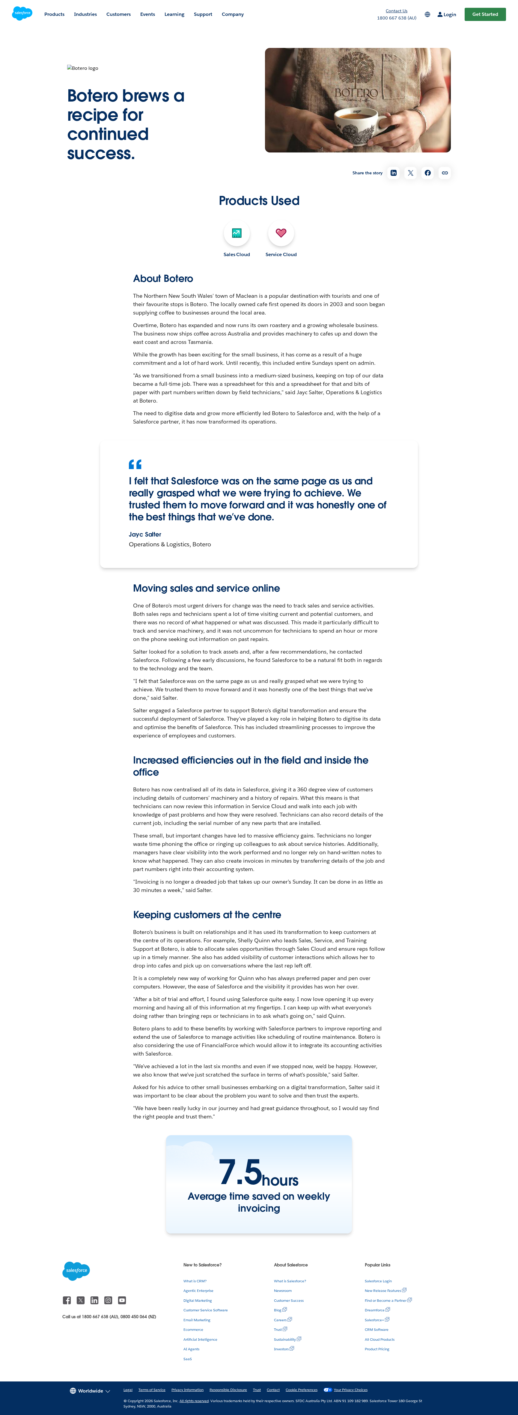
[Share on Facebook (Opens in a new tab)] (427, 173)
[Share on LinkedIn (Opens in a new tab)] (393, 173)
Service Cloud (281, 254)
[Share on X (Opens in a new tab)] (410, 173)
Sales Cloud (237, 254)
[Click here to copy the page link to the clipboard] (445, 173)
